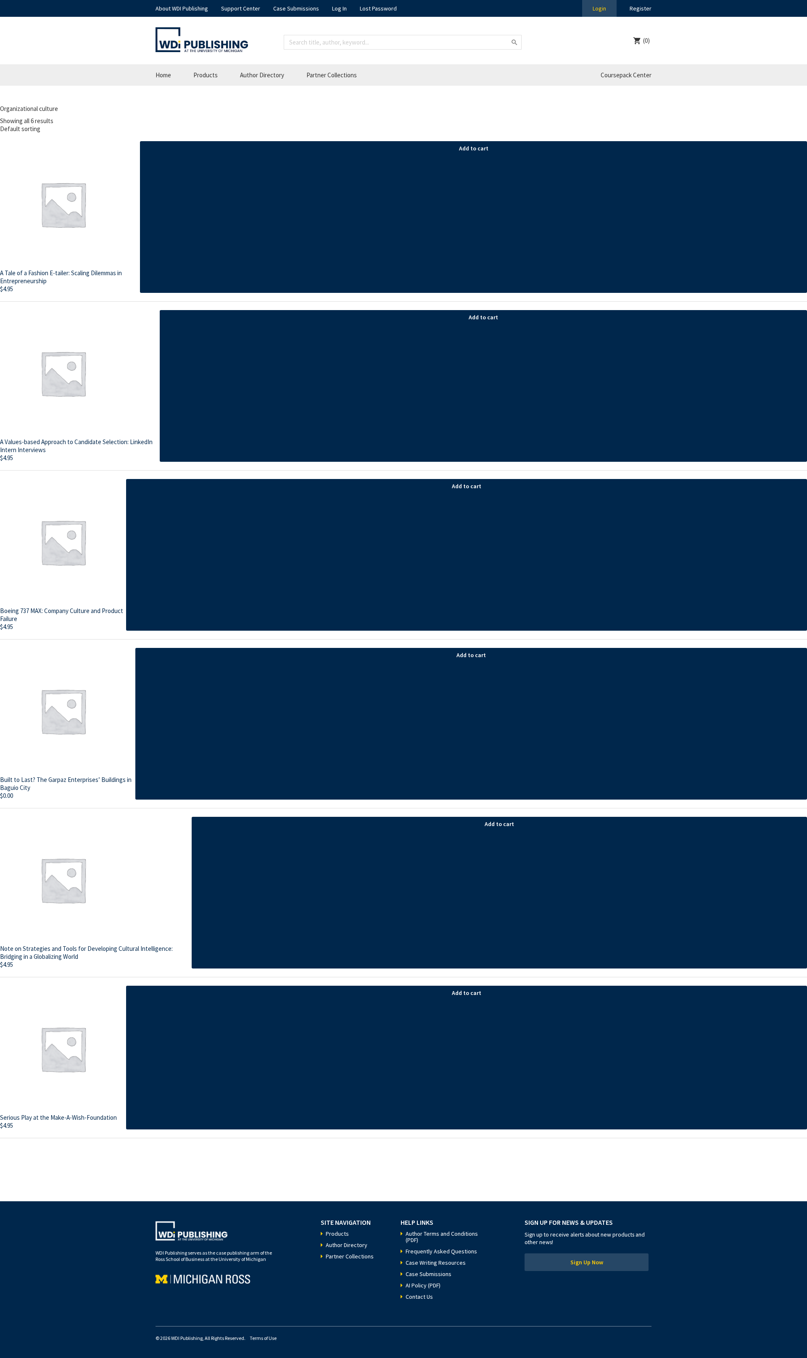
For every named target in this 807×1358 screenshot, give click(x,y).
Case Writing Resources (436, 1262)
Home (163, 75)
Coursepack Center (626, 75)
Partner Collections (331, 75)
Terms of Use (263, 1338)
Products (205, 75)
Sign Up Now (586, 1262)
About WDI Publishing (182, 8)
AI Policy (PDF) (423, 1285)
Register (640, 8)
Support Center (240, 8)
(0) (646, 41)
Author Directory (262, 75)
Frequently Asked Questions (441, 1251)
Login (599, 8)
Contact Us (419, 1296)
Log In (339, 8)
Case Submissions (296, 8)
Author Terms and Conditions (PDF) (442, 1237)
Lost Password (378, 8)
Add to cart (473, 148)
